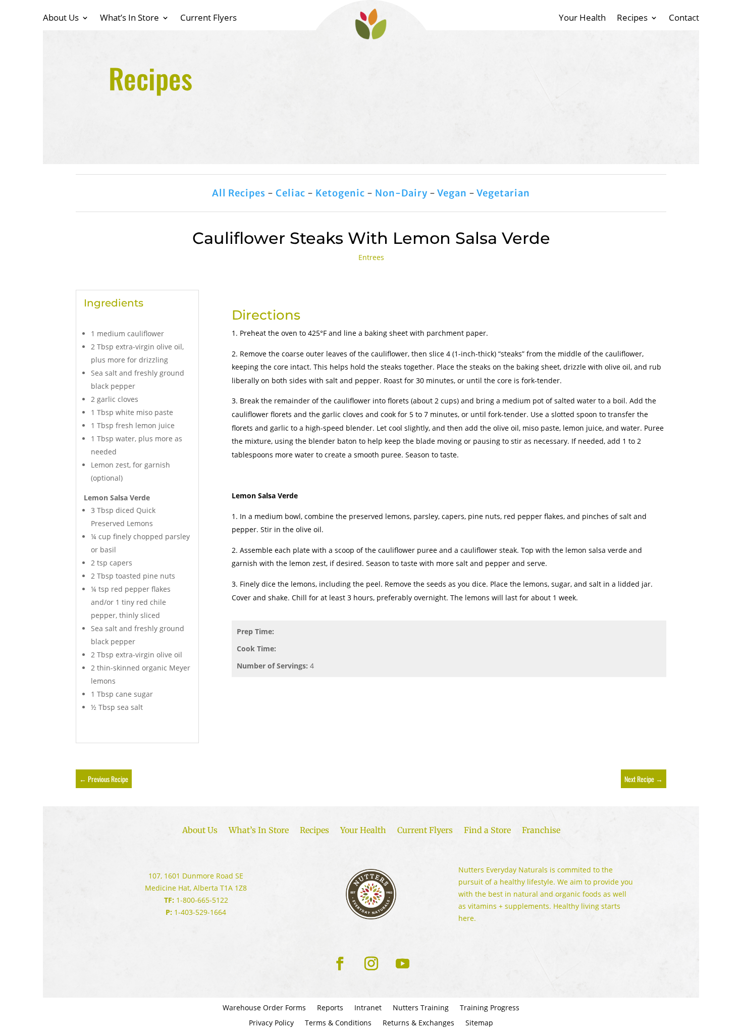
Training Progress (489, 1008)
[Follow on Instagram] (371, 963)
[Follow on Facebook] (339, 963)
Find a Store (487, 831)
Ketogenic (340, 193)
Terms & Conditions (338, 1023)
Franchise (541, 831)
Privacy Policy (271, 1023)
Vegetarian (503, 193)
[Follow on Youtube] (402, 963)
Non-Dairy (401, 193)
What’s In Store (129, 18)
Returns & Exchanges (418, 1023)
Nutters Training (421, 1008)
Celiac (290, 193)
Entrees (371, 257)
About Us (61, 18)
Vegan (452, 193)
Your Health (582, 18)
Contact (684, 18)
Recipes (632, 18)
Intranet (368, 1008)
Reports (330, 1008)
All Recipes (239, 193)
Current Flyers (208, 18)
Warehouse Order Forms (264, 1008)
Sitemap (479, 1023)
